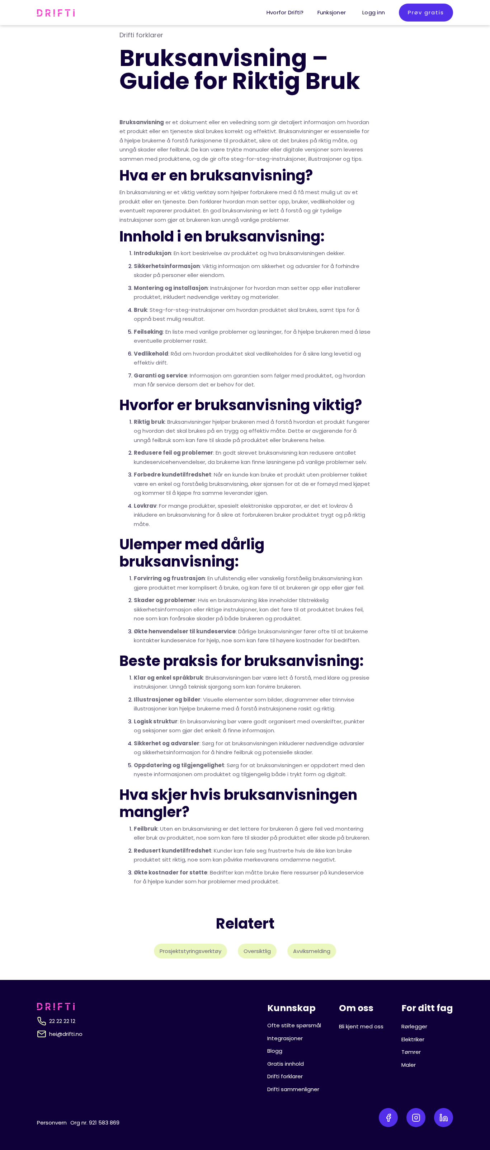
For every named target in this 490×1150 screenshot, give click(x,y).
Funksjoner (331, 12)
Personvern (52, 1122)
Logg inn (373, 12)
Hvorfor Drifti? (285, 12)
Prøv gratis (426, 12)
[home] (56, 12)
